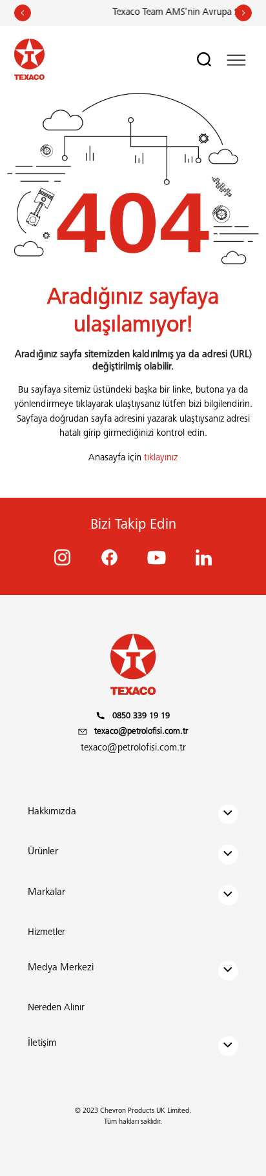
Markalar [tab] (46, 892)
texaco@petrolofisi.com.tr (133, 748)
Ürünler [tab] (43, 852)
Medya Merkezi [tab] (61, 968)
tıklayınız (161, 458)
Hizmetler (46, 932)
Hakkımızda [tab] (52, 812)
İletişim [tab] (42, 1043)
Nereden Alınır (56, 1008)
